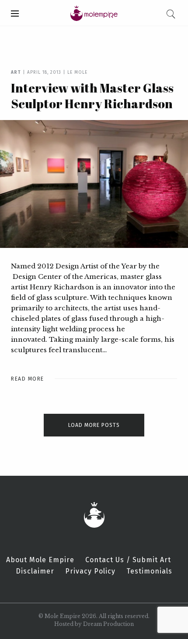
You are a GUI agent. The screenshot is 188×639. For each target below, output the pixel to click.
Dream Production (108, 624)
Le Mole (77, 72)
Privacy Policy (90, 571)
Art (16, 72)
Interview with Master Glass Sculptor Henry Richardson (92, 95)
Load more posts (94, 425)
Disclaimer (35, 571)
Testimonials (149, 571)
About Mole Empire (40, 560)
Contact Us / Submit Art (128, 560)
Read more (27, 379)
